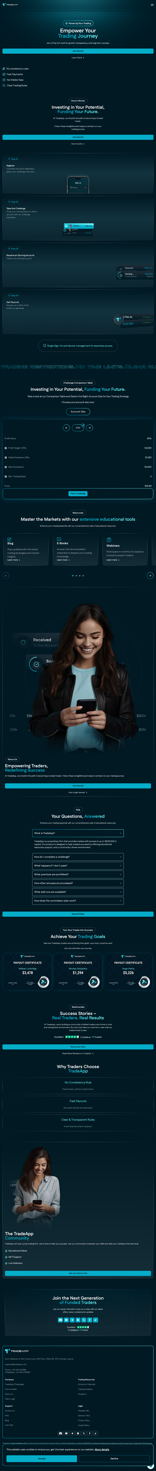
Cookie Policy (83, 1425)
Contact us (10, 1410)
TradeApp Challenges (14, 1384)
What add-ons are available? (50, 892)
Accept (41, 1458)
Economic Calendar (86, 1384)
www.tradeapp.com (19, 1443)
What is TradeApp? (44, 833)
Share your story (77, 1046)
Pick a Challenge (78, 493)
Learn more (12, 560)
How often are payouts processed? (53, 883)
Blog (7, 1420)
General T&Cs (84, 1415)
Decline (114, 1458)
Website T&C (83, 1410)
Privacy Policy (84, 1420)
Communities (11, 1389)
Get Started (77, 51)
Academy (82, 1394)
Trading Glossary (85, 1389)
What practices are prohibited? (51, 874)
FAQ (7, 1415)
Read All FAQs (77, 914)
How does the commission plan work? (55, 900)
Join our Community (77, 1273)
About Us (9, 1394)
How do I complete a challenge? (52, 857)
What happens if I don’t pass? (50, 865)
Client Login (10, 1399)
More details (102, 1449)
